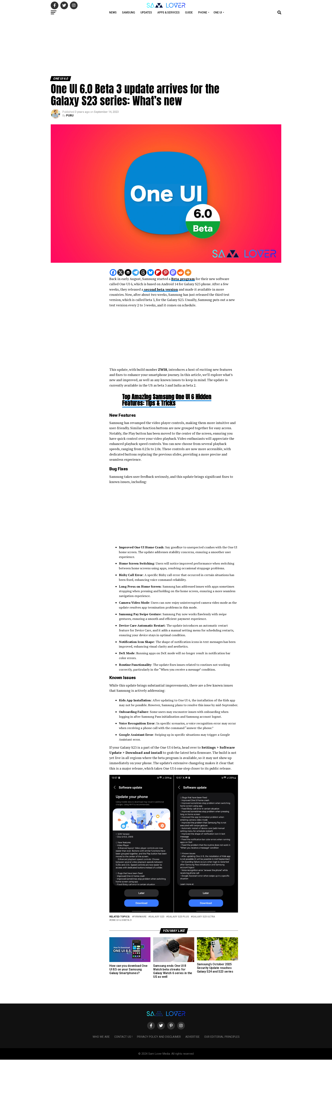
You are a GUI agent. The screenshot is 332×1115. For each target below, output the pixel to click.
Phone (202, 12)
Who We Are (101, 1037)
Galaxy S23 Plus (178, 916)
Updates (146, 12)
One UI (217, 12)
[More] (188, 272)
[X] (120, 272)
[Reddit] (180, 272)
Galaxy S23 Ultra (203, 916)
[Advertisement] (115, 46)
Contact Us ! (123, 1037)
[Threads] (143, 272)
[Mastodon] (173, 272)
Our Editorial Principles (222, 1037)
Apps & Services (168, 12)
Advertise (192, 1037)
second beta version (160, 289)
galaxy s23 (157, 916)
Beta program (183, 279)
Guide (189, 12)
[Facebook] (113, 272)
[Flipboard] (158, 272)
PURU (70, 115)
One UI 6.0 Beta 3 (121, 920)
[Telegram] (135, 272)
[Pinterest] (165, 272)
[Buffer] (128, 272)
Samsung (128, 12)
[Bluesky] (150, 272)
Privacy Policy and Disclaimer (159, 1037)
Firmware (140, 916)
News (113, 12)
